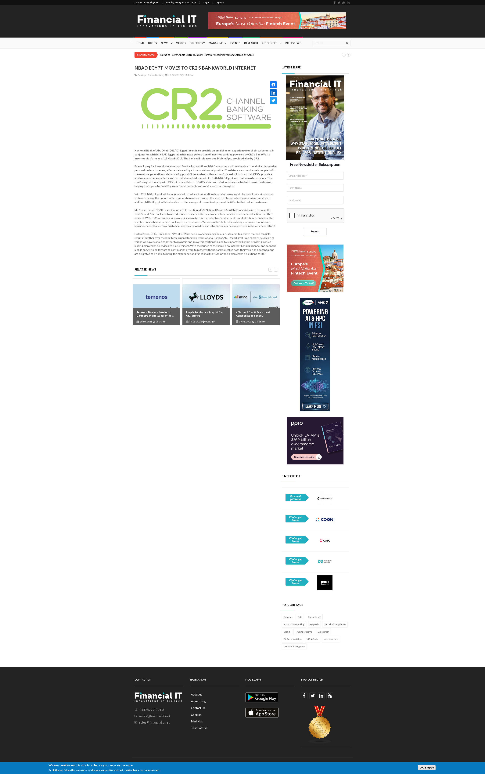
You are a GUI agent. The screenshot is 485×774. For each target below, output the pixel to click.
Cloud (287, 631)
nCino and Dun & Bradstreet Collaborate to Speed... (253, 314)
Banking (288, 617)
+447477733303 (151, 710)
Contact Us (198, 708)
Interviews (293, 43)
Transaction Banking (294, 624)
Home (140, 43)
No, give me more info (146, 770)
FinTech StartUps (292, 639)
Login (206, 2)
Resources (269, 43)
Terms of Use (199, 728)
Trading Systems (304, 631)
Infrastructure (331, 639)
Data (300, 617)
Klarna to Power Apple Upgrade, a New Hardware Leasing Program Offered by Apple (207, 54)
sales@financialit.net (154, 722)
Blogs (152, 43)
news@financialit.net (154, 716)
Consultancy (314, 617)
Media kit (197, 721)
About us (196, 694)
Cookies (196, 714)
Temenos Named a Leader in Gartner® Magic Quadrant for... (155, 314)
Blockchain (323, 631)
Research (251, 43)
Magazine (216, 43)
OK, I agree (427, 767)
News (165, 43)
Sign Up (220, 2)
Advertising (198, 701)
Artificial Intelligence (294, 646)
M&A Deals (312, 639)
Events (235, 43)
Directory (197, 43)
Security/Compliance (335, 624)
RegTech (314, 624)
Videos (181, 43)
